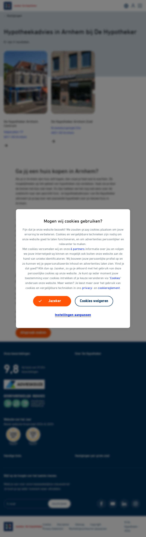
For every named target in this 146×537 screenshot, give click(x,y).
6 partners (78, 249)
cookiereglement (109, 287)
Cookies (115, 278)
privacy (87, 287)
